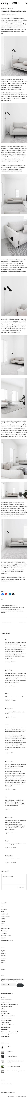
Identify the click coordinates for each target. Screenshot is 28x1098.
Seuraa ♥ (20, 985)
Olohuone (10, 611)
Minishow (15, 321)
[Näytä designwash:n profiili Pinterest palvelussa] (4, 969)
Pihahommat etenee (5, 1027)
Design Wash (8, 670)
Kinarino (3, 921)
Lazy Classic (7, 96)
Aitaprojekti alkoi (5, 1036)
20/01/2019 (7, 833)
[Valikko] (25, 2)
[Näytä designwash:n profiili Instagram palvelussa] (3, 969)
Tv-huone (22, 611)
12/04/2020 (7, 847)
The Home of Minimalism (7, 940)
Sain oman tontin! (5, 1013)
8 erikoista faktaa (5, 1022)
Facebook (3, 955)
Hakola (13, 14)
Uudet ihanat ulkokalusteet (7, 1025)
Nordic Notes (4, 933)
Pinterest (3, 963)
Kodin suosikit (4, 1029)
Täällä (6, 568)
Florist (2, 609)
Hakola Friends (4, 914)
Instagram (3, 958)
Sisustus (14, 605)
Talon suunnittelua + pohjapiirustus (9, 1004)
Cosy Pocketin (16, 508)
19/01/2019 (7, 752)
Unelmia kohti (4, 1011)
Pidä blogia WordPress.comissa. (8, 1092)
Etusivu (9, 1046)
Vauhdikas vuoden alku (6, 1006)
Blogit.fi (3, 951)
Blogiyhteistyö (9, 605)
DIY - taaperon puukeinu (14, 1066)
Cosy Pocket (4, 92)
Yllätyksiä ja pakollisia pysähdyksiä (9, 1031)
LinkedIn (3, 960)
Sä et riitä (3, 997)
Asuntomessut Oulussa (6, 1020)
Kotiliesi (3, 923)
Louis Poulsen (17, 609)
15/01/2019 (7, 686)
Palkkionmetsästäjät (6, 935)
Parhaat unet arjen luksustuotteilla (9, 1034)
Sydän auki (3, 1008)
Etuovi (2, 911)
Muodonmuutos (4, 611)
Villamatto (3, 612)
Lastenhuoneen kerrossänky (8, 1015)
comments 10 (10, 8)
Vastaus (14, 661)
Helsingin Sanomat (5, 916)
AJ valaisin (6, 607)
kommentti (21, 887)
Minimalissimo (4, 931)
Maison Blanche (4, 926)
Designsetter (4, 909)
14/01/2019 (3, 8)
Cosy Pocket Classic (19, 607)
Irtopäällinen (11, 609)
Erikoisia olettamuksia (6, 999)
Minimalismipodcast (5, 928)
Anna (6, 725)
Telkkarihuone (16, 611)
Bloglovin (3, 953)
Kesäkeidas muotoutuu (6, 1018)
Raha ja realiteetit (5, 1002)
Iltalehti (3, 919)
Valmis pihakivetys (12, 1056)
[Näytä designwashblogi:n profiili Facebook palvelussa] (1, 969)
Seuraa (2, 975)
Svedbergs (3, 938)
